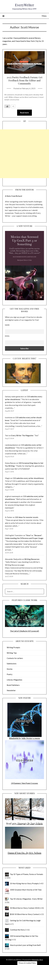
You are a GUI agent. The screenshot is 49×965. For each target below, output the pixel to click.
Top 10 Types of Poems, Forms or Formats (26, 874)
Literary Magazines (14, 680)
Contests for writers (15, 658)
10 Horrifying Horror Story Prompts (24, 883)
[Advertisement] (24, 153)
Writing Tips (12, 653)
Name (7, 325)
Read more (24, 112)
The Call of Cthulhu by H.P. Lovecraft (24, 631)
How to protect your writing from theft (25, 945)
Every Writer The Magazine (22, 435)
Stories (9, 669)
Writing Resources (31, 559)
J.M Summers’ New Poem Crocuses (24, 783)
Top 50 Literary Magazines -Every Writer (26, 899)
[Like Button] (7, 106)
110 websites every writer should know (28, 478)
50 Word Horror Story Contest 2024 (24, 908)
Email (7, 336)
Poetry (9, 674)
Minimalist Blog (37, 960)
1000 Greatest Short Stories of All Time (26, 890)
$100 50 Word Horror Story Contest (24, 914)
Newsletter (11, 690)
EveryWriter (24, 5)
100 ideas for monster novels (26, 517)
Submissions (11, 663)
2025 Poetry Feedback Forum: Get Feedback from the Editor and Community (24, 80)
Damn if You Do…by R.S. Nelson (24, 852)
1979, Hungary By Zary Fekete (27, 823)
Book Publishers (13, 685)
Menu (44, 16)
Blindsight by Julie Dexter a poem (24, 738)
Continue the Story (17, 930)
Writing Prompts (13, 647)
